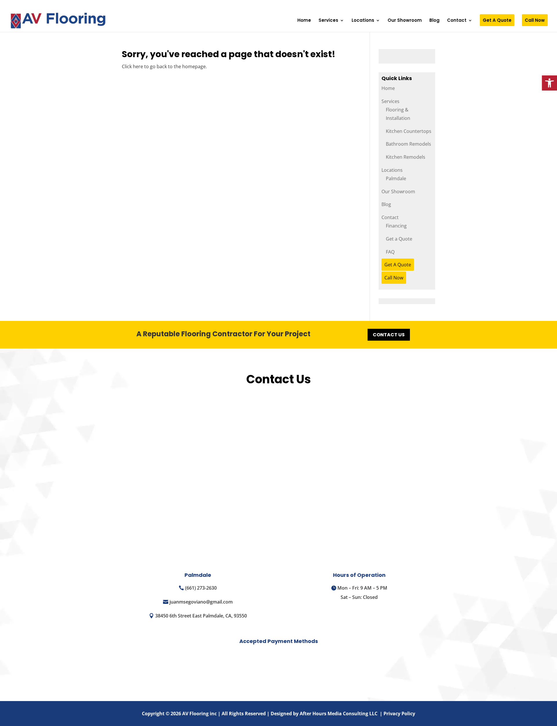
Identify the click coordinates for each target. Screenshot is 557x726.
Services (328, 20)
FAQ (390, 252)
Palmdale (396, 178)
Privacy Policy (399, 713)
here (138, 66)
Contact (456, 20)
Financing (396, 226)
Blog (434, 20)
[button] (549, 83)
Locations (363, 20)
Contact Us (389, 334)
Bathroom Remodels (408, 144)
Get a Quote (399, 239)
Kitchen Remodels (405, 157)
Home (304, 20)
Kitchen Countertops (408, 131)
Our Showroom (405, 20)
